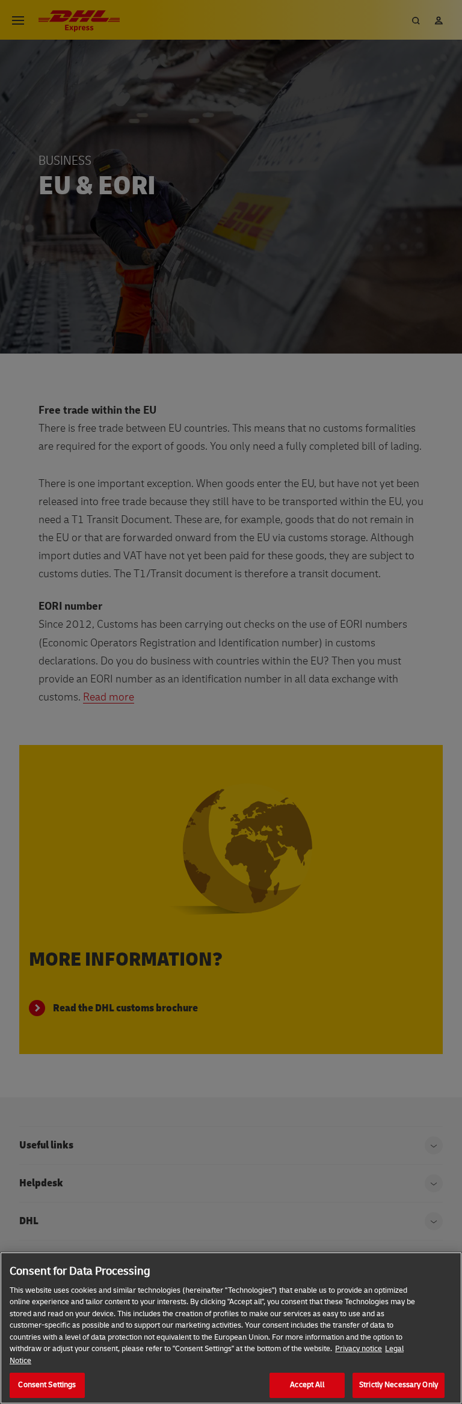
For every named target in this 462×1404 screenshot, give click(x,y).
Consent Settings (47, 1385)
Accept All (307, 1385)
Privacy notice (358, 1348)
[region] (231, 1328)
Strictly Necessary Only (398, 1385)
